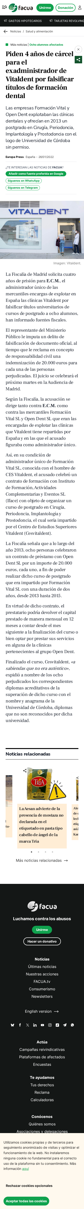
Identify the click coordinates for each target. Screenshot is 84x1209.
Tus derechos (42, 1085)
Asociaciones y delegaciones (42, 1131)
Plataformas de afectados (42, 1057)
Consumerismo (42, 989)
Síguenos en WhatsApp (24, 180)
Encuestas (42, 1064)
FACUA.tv (42, 981)
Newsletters (42, 996)
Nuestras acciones (42, 974)
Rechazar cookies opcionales (29, 1186)
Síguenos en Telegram (23, 187)
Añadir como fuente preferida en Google (36, 173)
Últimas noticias (42, 966)
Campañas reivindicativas (42, 1049)
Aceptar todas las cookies (26, 1201)
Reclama (42, 1092)
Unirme (45, 8)
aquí (25, 1169)
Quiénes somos (42, 1124)
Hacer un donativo (42, 941)
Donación (65, 8)
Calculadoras (42, 1100)
